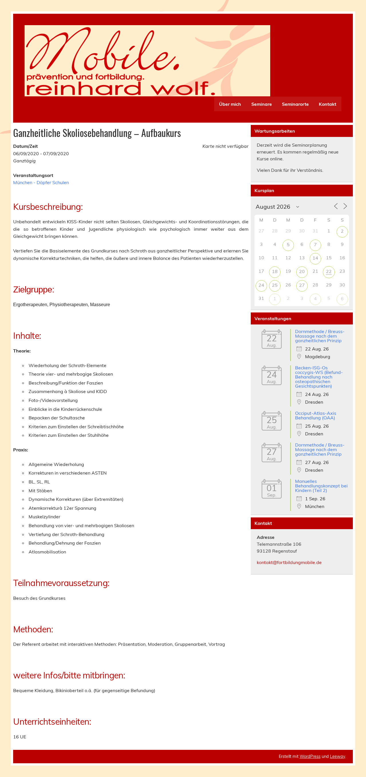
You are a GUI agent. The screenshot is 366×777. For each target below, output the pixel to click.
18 (275, 271)
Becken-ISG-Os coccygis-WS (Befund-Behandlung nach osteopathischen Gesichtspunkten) (319, 377)
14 (315, 258)
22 (329, 271)
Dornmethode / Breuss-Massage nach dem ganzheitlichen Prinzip (320, 335)
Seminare (261, 104)
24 (261, 285)
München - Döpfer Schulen (41, 182)
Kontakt (327, 104)
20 (302, 271)
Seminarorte (295, 104)
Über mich (230, 104)
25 (275, 285)
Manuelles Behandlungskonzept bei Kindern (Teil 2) (321, 485)
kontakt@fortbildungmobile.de (289, 562)
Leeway (337, 756)
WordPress (310, 756)
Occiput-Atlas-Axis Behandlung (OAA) (315, 415)
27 (302, 285)
